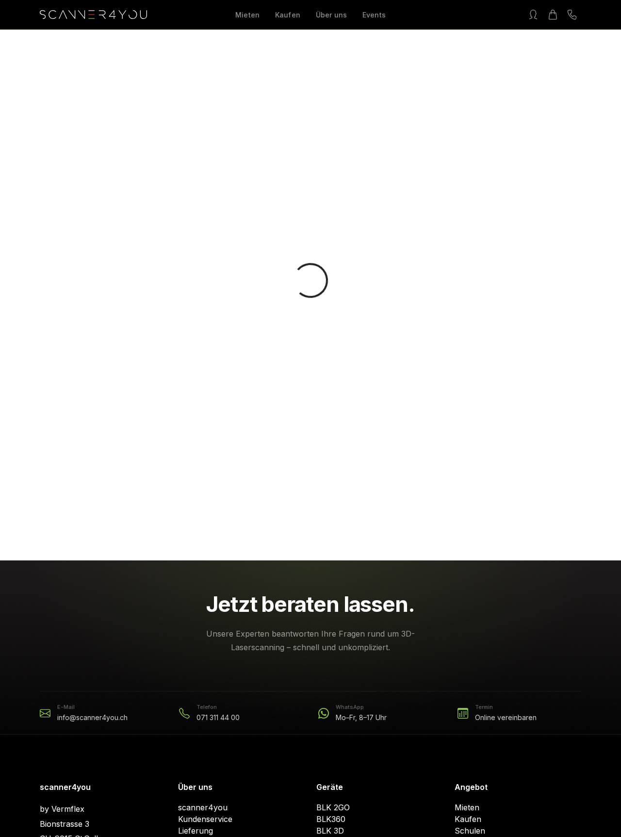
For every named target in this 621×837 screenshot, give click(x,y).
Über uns (331, 15)
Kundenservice (205, 819)
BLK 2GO (333, 807)
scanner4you (203, 807)
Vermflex (67, 809)
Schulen (470, 831)
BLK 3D (330, 831)
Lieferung (195, 831)
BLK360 (330, 819)
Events (374, 15)
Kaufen (287, 15)
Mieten (247, 15)
